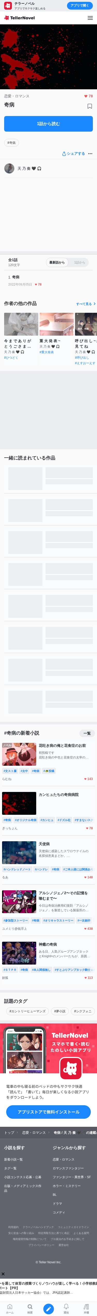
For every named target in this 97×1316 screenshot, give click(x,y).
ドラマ (57, 1203)
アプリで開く (80, 5)
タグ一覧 (10, 1168)
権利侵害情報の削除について (30, 1239)
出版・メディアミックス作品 (22, 1188)
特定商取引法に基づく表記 (53, 1233)
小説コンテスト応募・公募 (22, 1177)
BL (55, 1195)
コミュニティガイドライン (73, 1227)
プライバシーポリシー (41, 1245)
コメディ (59, 1212)
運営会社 (63, 1245)
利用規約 (13, 1227)
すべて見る (84, 304)
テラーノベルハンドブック (38, 1227)
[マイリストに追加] (89, 106)
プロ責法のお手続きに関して (67, 1239)
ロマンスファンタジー (68, 1168)
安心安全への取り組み (21, 1233)
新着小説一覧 (13, 1159)
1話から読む (48, 123)
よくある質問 (81, 1233)
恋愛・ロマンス (63, 1159)
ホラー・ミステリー (67, 1186)
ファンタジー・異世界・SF (72, 1177)
